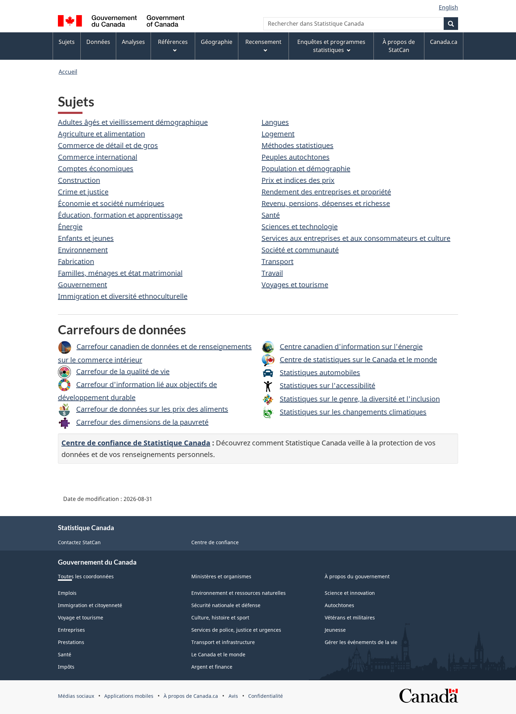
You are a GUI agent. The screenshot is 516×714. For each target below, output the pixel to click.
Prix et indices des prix (298, 180)
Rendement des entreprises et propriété (326, 192)
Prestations (71, 642)
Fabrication (76, 261)
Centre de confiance (215, 542)
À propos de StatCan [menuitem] (399, 46)
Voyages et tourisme (295, 284)
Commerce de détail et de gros (108, 145)
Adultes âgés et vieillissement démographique (133, 122)
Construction (79, 180)
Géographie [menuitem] (216, 42)
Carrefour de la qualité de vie (123, 371)
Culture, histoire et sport (220, 617)
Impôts (66, 666)
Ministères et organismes (221, 576)
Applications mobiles (128, 696)
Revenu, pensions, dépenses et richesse (326, 203)
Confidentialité (265, 696)
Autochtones (339, 605)
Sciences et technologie (300, 226)
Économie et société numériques (111, 203)
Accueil (68, 72)
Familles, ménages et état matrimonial (120, 273)
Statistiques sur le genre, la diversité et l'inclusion (360, 399)
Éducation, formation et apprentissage (120, 215)
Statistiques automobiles (320, 372)
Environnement (83, 250)
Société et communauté (300, 250)
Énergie (70, 226)
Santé (271, 215)
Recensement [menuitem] (263, 42)
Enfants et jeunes (86, 238)
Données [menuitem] (98, 42)
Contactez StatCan (79, 542)
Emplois (67, 593)
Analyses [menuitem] (133, 42)
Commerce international (97, 157)
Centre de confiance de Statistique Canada (135, 443)
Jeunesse (335, 629)
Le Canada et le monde (218, 654)
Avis (233, 696)
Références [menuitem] (173, 42)
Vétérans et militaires (350, 617)
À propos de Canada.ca (191, 696)
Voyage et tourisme (80, 617)
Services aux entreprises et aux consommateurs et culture (356, 238)
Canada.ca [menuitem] (443, 42)
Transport (277, 261)
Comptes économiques (95, 168)
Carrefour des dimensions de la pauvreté (142, 422)
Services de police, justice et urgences (236, 629)
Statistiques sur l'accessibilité (327, 385)
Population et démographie (306, 168)
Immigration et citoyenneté (90, 605)
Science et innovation (350, 593)
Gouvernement (82, 284)
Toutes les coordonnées (86, 576)
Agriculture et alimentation (101, 134)
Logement (278, 134)
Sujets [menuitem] (67, 42)
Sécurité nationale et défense (225, 605)
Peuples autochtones (296, 157)
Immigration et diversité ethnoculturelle (122, 296)
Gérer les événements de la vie (361, 642)
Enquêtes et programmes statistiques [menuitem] (331, 46)
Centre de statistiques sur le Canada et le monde (358, 359)
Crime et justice (83, 192)
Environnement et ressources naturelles (238, 593)
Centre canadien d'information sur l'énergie (351, 346)
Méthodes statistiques (297, 145)
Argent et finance (211, 666)
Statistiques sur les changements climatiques (353, 412)
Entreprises (71, 629)
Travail (272, 273)
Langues (275, 122)
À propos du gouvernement (357, 576)
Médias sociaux (76, 696)
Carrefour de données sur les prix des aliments (152, 409)
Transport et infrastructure (223, 642)
